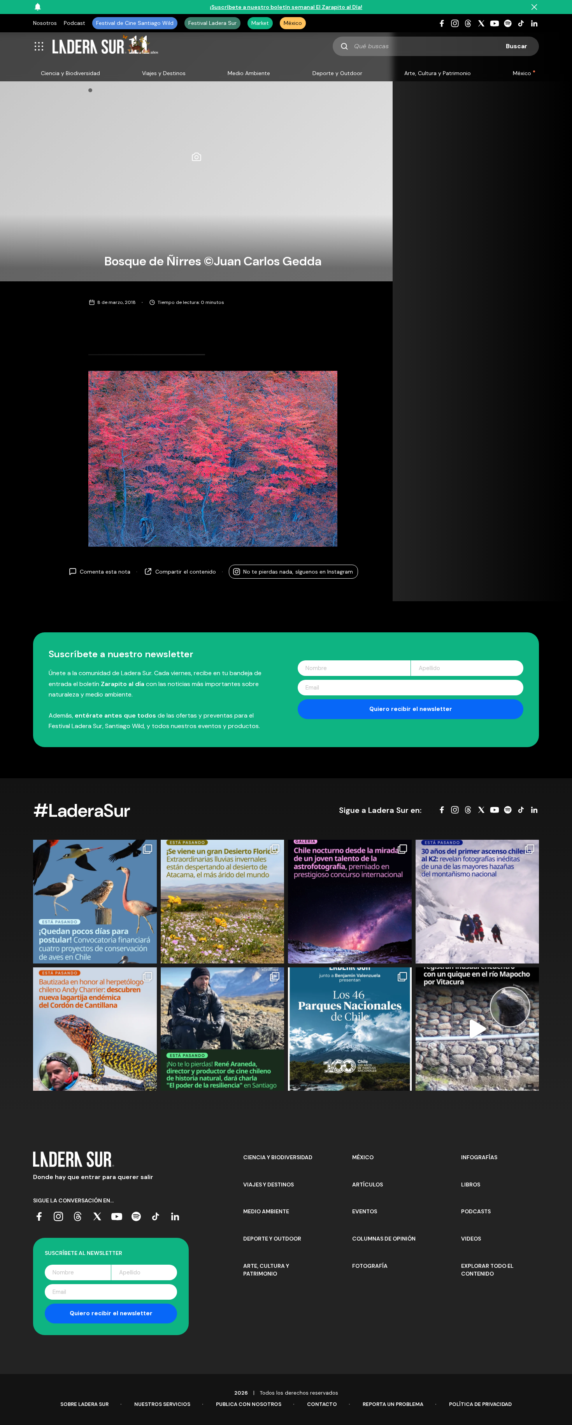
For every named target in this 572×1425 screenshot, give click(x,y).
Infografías (479, 1157)
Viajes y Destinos (164, 73)
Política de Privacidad (480, 1404)
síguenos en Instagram (298, 571)
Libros (470, 1184)
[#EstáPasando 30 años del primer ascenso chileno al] (477, 901)
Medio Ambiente (249, 73)
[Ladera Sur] (105, 46)
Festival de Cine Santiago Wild (135, 22)
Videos (471, 1238)
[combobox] (436, 46)
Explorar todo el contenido (487, 1269)
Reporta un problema (393, 1404)
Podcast (74, 22)
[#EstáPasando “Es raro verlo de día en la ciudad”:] (477, 1029)
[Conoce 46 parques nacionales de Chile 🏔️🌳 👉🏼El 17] (350, 1029)
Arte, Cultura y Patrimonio (437, 73)
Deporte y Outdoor (337, 73)
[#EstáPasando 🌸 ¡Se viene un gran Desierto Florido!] (222, 901)
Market (260, 22)
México (293, 22)
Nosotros (45, 22)
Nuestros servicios (162, 1404)
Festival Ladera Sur (212, 22)
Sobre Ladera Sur (84, 1404)
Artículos (367, 1184)
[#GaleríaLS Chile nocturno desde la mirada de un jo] (350, 901)
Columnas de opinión (384, 1238)
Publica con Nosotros (248, 1404)
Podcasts (476, 1211)
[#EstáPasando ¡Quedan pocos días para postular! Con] (95, 901)
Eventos (364, 1211)
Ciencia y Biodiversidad (70, 73)
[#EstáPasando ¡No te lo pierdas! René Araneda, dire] (222, 1029)
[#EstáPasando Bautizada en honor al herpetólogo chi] (95, 1029)
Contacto (322, 1404)
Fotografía (370, 1265)
